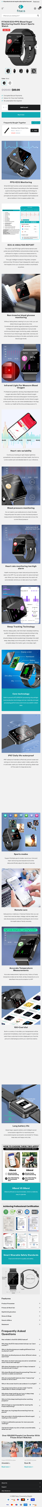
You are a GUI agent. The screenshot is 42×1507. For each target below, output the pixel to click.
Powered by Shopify (25, 1496)
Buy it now (21, 115)
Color (5, 78)
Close (21, 1483)
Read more (36, 1)
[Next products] (38, 122)
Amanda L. (12, 1456)
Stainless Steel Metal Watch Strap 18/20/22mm (20, 128)
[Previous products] (33, 122)
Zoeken (38, 15)
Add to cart (24, 107)
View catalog (3, 8)
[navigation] (8, 71)
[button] (6, 105)
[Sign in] (35, 8)
